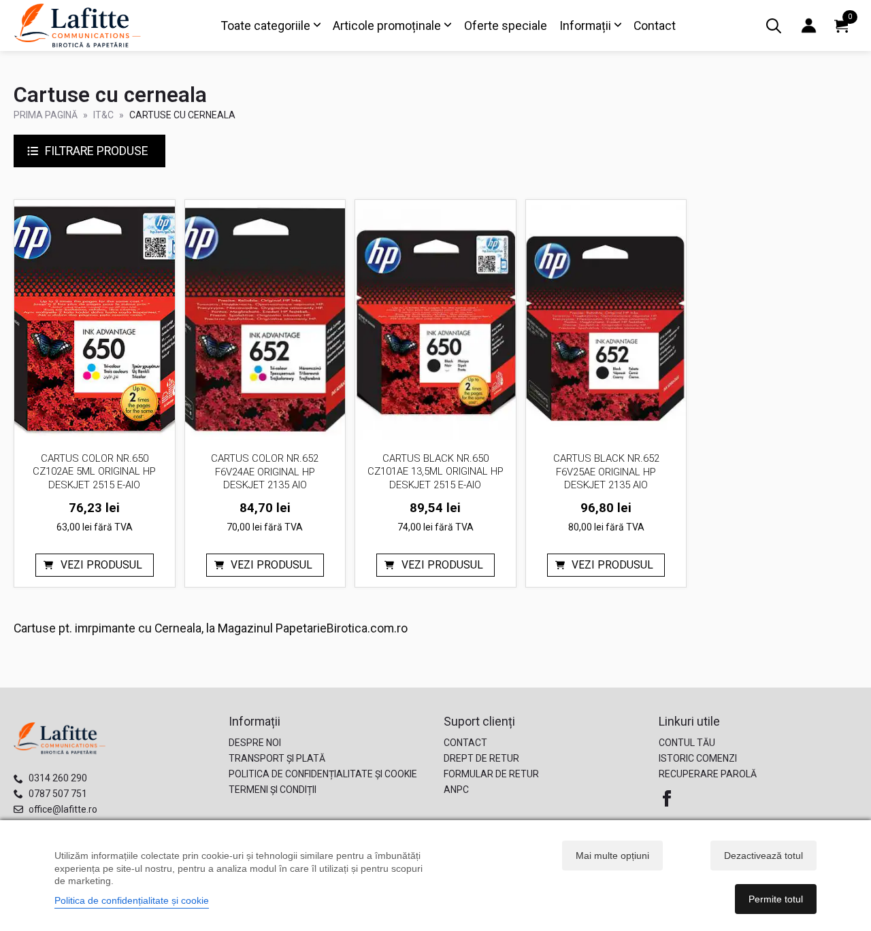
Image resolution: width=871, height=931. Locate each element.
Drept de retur (481, 758)
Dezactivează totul (763, 855)
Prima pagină (46, 114)
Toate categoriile (265, 26)
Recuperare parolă (708, 773)
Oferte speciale (505, 26)
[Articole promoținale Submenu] (446, 26)
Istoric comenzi (698, 758)
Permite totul (776, 899)
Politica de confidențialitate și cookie (323, 773)
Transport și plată (277, 758)
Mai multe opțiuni (612, 855)
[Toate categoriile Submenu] (315, 26)
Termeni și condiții (272, 789)
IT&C (103, 114)
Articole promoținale (387, 26)
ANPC (456, 789)
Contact (655, 26)
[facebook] (667, 798)
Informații (585, 26)
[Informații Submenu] (616, 26)
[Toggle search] (773, 26)
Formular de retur (491, 773)
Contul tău (687, 742)
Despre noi (255, 742)
